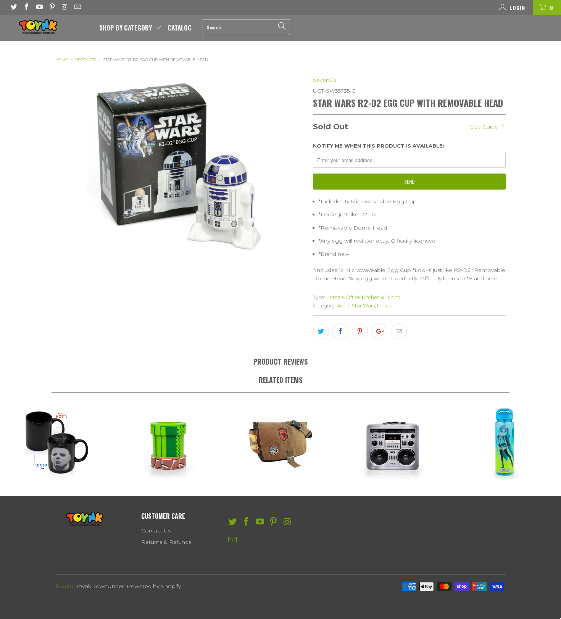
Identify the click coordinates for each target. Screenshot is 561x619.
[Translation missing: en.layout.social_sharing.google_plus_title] (379, 331)
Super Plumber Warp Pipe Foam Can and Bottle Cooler (168, 442)
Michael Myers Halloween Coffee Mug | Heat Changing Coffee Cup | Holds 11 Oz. (56, 442)
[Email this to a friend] (399, 331)
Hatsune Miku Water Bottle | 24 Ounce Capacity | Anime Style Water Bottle (505, 442)
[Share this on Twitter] (321, 331)
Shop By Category (126, 27)
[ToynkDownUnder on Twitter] (13, 7)
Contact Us (156, 530)
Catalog (180, 27)
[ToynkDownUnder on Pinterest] (52, 7)
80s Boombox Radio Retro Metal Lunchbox (393, 442)
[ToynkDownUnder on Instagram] (64, 7)
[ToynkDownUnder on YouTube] (39, 7)
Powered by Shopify (154, 586)
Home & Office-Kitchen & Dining (363, 297)
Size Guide (485, 126)
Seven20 (324, 80)
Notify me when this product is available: (378, 146)
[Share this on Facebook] (340, 331)
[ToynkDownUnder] (49, 26)
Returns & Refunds (166, 542)
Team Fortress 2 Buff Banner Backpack (280, 442)
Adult (343, 306)
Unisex (384, 306)
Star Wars (363, 306)
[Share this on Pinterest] (360, 331)
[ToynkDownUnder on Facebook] (26, 7)
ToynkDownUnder (100, 586)
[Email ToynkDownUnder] (77, 7)
